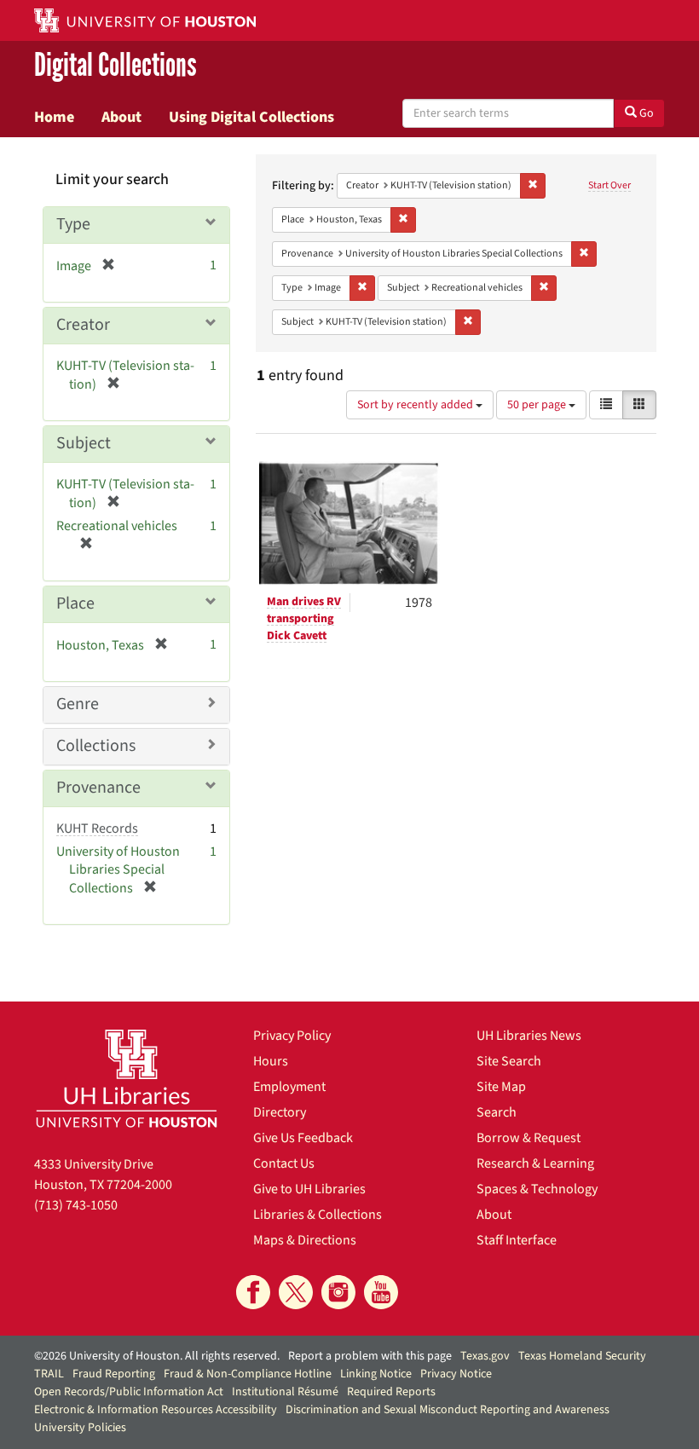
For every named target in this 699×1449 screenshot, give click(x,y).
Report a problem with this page (370, 1356)
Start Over (609, 185)
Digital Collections (115, 65)
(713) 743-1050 (76, 1205)
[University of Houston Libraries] (126, 1078)
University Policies (80, 1427)
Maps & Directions (304, 1240)
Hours (270, 1061)
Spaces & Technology (537, 1189)
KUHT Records (97, 828)
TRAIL (49, 1374)
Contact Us (284, 1163)
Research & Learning (535, 1163)
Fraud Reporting (113, 1374)
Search (497, 1112)
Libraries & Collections (317, 1214)
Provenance (98, 788)
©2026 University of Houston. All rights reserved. (157, 1356)
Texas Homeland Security (582, 1356)
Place (75, 603)
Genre (77, 704)
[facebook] (253, 1292)
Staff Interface (517, 1240)
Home (54, 117)
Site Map (501, 1086)
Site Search (509, 1061)
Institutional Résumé (285, 1391)
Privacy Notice (456, 1374)
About (121, 117)
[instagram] (338, 1292)
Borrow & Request (529, 1138)
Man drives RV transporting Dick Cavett (304, 618)
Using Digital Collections (251, 117)
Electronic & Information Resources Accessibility (155, 1409)
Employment (289, 1086)
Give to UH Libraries (309, 1189)
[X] (296, 1292)
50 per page (538, 404)
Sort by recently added (416, 404)
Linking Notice (376, 1374)
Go (645, 113)
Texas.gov (485, 1356)
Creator (83, 325)
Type (73, 224)
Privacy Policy (292, 1035)
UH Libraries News (529, 1035)
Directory (279, 1112)
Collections (96, 746)
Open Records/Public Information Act (128, 1391)
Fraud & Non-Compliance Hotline (248, 1374)
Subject (83, 443)
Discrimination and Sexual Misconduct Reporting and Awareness (447, 1409)
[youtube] (381, 1292)
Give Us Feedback (303, 1138)
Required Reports (391, 1391)
